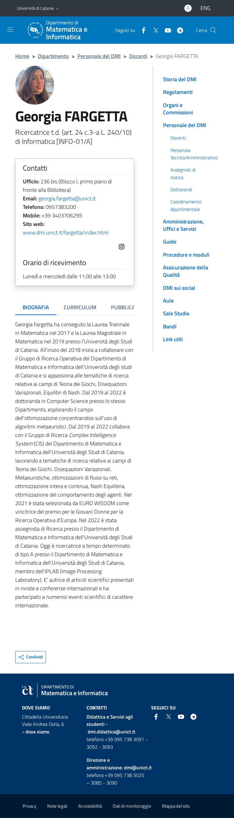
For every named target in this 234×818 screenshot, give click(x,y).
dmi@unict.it (138, 767)
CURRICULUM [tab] (80, 307)
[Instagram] (120, 246)
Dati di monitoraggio (132, 805)
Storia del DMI (180, 79)
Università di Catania (35, 8)
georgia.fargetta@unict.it (67, 198)
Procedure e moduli (186, 255)
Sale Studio (176, 313)
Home (22, 56)
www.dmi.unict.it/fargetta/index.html (65, 232)
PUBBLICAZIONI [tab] (130, 307)
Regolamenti (178, 92)
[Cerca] (213, 30)
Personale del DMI (99, 56)
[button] (57, 8)
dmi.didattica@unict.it (111, 731)
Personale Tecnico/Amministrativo (193, 154)
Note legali (57, 805)
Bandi (169, 326)
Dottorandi (181, 189)
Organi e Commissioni (178, 108)
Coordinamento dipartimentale (185, 205)
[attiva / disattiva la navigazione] (10, 29)
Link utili (173, 339)
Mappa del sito (176, 805)
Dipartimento (53, 56)
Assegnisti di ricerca (183, 173)
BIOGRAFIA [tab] (36, 307)
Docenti (138, 56)
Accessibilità (90, 805)
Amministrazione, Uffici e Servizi (183, 225)
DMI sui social (179, 288)
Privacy (29, 805)
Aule (168, 300)
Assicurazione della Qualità (185, 271)
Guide (169, 241)
